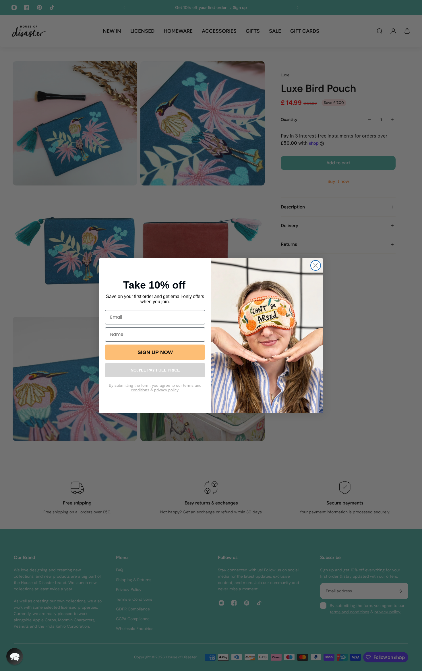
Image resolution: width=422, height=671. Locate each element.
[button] (14, 656)
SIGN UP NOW (155, 352)
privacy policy (166, 390)
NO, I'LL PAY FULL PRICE (155, 370)
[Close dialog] (316, 265)
